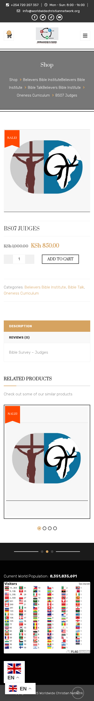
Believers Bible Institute (45, 287)
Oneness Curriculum (21, 293)
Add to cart (60, 259)
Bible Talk (76, 287)
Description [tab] (20, 326)
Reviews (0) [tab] (19, 337)
